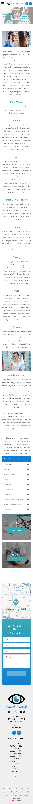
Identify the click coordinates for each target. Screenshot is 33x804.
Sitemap (25, 795)
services (7, 469)
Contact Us (16, 559)
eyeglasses (7, 479)
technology (8, 509)
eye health (7, 484)
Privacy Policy (17, 795)
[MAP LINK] (16, 601)
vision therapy (9, 464)
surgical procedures (10, 489)
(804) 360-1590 (16, 728)
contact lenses (9, 474)
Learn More (16, 531)
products (7, 494)
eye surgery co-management (13, 499)
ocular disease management (13, 504)
